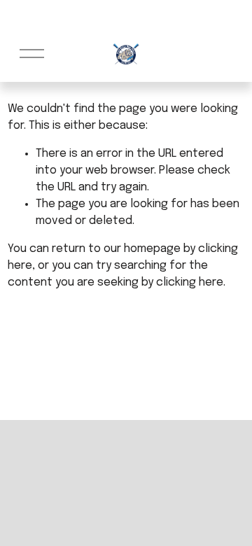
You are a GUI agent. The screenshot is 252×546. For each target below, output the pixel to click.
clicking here (189, 282)
